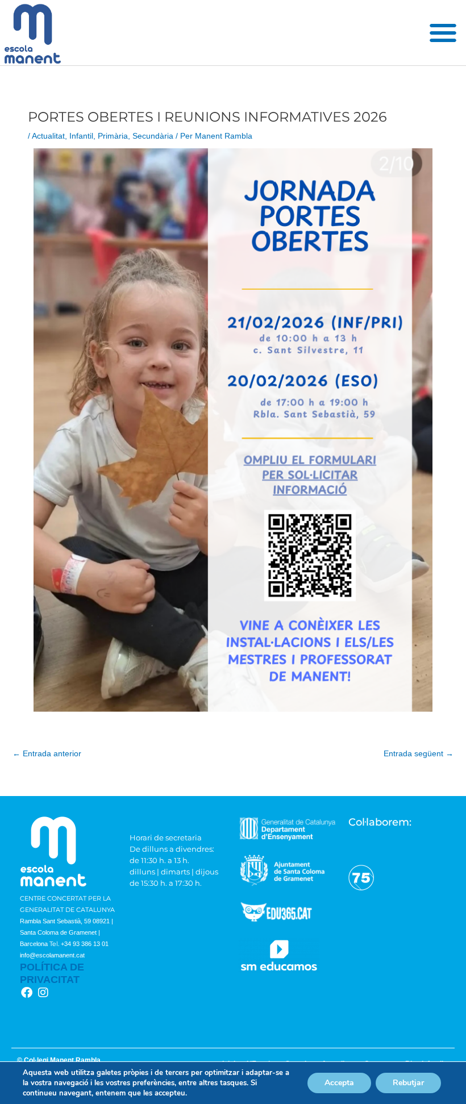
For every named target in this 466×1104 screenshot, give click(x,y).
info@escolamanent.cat (52, 955)
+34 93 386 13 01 (85, 943)
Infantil (81, 136)
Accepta (339, 1082)
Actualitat (48, 136)
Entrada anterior (47, 753)
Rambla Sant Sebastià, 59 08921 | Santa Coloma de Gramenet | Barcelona (66, 932)
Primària (113, 136)
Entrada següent (418, 753)
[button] (443, 33)
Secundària (152, 136)
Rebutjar (408, 1082)
